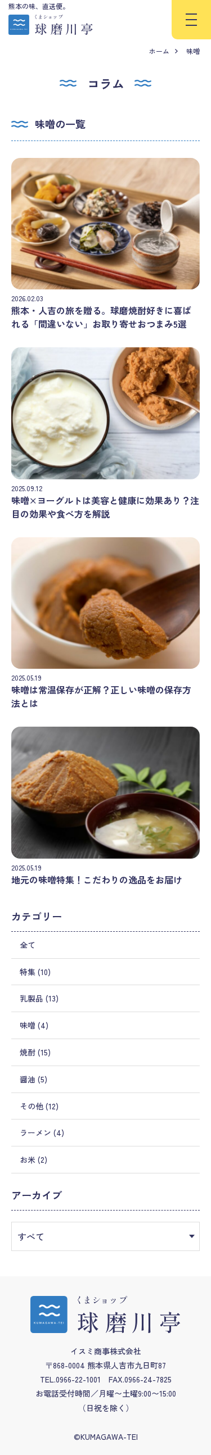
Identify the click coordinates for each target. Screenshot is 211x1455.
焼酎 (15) (35, 1052)
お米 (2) (33, 1159)
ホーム (159, 51)
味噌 (193, 51)
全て (27, 944)
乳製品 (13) (39, 998)
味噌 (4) (34, 1025)
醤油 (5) (33, 1079)
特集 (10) (35, 971)
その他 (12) (39, 1106)
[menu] (191, 19)
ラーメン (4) (42, 1132)
